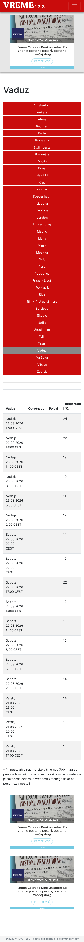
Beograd (42, 126)
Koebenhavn (42, 196)
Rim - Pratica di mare (42, 301)
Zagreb (42, 371)
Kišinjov (42, 189)
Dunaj (42, 168)
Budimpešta (42, 147)
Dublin (42, 161)
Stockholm (42, 329)
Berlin (42, 133)
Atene (42, 119)
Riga (42, 294)
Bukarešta (42, 154)
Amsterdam (42, 105)
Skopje (42, 315)
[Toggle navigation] (74, 6)
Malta (42, 238)
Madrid (42, 231)
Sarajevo (42, 308)
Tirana (42, 343)
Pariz (42, 266)
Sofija (42, 322)
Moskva (42, 252)
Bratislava (42, 140)
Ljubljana (42, 210)
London (42, 217)
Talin (42, 336)
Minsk (42, 245)
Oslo (42, 259)
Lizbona (42, 203)
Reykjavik (42, 287)
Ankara (42, 112)
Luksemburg (42, 224)
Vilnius (42, 364)
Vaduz (42, 350)
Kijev (42, 182)
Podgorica (42, 273)
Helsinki (42, 175)
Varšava (42, 357)
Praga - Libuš (42, 280)
